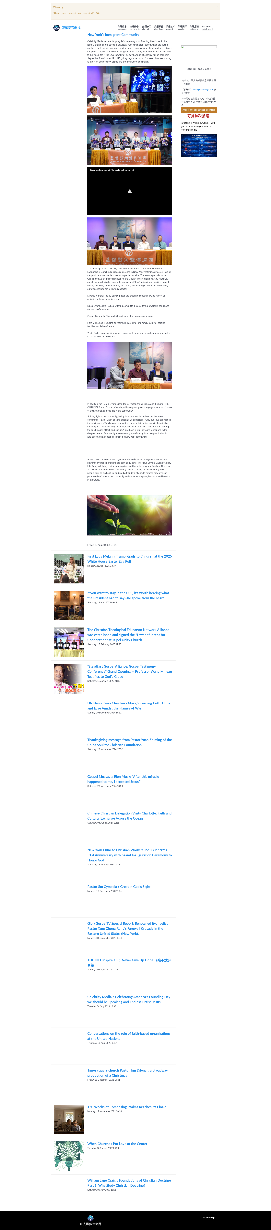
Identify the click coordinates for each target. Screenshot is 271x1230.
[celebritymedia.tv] (208, 145)
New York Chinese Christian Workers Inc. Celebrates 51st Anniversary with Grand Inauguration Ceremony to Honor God (129, 855)
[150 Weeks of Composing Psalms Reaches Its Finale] (69, 1119)
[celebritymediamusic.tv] (208, 154)
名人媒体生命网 (90, 1224)
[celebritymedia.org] (190, 141)
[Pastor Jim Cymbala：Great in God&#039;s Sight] (69, 899)
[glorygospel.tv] (190, 150)
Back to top (209, 1218)
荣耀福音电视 (70, 27)
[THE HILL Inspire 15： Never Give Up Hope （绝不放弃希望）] (69, 972)
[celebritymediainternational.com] (208, 150)
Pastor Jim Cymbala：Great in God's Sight (118, 887)
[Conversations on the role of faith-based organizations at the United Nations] (69, 1046)
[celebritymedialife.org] (190, 145)
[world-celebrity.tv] (190, 154)
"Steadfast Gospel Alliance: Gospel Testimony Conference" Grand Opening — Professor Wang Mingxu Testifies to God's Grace (129, 672)
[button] (129, 191)
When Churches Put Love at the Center (117, 1144)
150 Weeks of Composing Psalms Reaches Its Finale (126, 1107)
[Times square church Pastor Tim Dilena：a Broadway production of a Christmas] (69, 1083)
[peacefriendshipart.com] (208, 141)
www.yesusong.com (203, 89)
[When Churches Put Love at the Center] (69, 1156)
